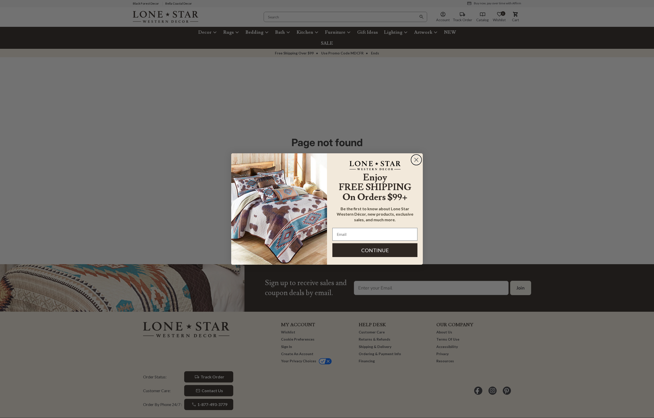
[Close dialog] (416, 159)
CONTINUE (375, 250)
